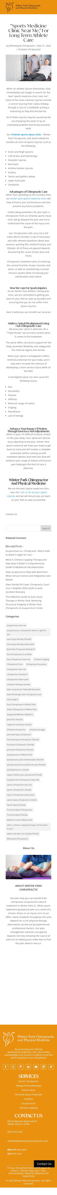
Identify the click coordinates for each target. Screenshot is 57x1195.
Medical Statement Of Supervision (35, 1174)
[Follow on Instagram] (43, 1066)
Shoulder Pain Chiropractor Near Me (23, 779)
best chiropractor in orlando (19, 654)
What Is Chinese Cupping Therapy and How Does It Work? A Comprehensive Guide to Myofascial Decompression (26, 563)
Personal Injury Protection (28, 1094)
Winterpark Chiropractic (22, 45)
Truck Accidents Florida (17, 815)
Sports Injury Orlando (16, 805)
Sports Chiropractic (28, 1081)
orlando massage (37, 729)
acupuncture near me (16, 625)
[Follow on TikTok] (51, 1066)
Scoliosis (28, 1098)
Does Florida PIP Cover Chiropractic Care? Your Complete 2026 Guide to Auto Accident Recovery (27, 588)
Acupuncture (28, 1103)
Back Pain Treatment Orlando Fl (21, 649)
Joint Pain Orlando (15, 719)
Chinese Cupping (41, 659)
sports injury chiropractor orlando (22, 800)
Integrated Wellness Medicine (20, 714)
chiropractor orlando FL (17, 674)
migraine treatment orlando (19, 724)
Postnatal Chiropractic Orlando (20, 744)
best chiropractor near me (18, 659)
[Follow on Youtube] (36, 1066)
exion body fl (12, 699)
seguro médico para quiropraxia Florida (24, 774)
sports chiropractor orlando (19, 789)
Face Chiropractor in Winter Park (21, 704)
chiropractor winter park (17, 679)
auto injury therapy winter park (20, 644)
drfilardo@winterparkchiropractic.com (27, 1140)
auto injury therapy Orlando (19, 639)
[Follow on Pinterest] (20, 1066)
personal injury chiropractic (19, 734)
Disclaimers (40, 1057)
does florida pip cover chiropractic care (24, 694)
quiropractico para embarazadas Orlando (25, 759)
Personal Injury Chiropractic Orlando (23, 739)
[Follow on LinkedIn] (28, 1066)
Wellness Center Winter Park (19, 820)
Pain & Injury (28, 1090)
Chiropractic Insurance (36, 664)
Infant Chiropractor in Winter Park (22, 709)
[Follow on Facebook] (5, 1066)
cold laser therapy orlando (18, 684)
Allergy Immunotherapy (28, 1085)
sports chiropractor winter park (20, 794)
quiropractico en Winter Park (19, 754)
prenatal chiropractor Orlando (20, 749)
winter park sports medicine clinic (28, 198)
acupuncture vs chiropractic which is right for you (26, 632)
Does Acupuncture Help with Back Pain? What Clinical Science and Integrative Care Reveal (28, 575)
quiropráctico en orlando (18, 769)
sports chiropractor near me (19, 784)
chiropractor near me (16, 669)
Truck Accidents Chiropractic (19, 809)
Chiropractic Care (14, 664)
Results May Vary (30, 1170)
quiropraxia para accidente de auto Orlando (26, 764)
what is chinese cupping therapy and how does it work (27, 827)
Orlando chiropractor (29, 49)
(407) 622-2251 (15, 1131)
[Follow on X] (13, 1066)
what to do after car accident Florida (23, 833)
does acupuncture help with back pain (23, 689)
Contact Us (44, 1164)
